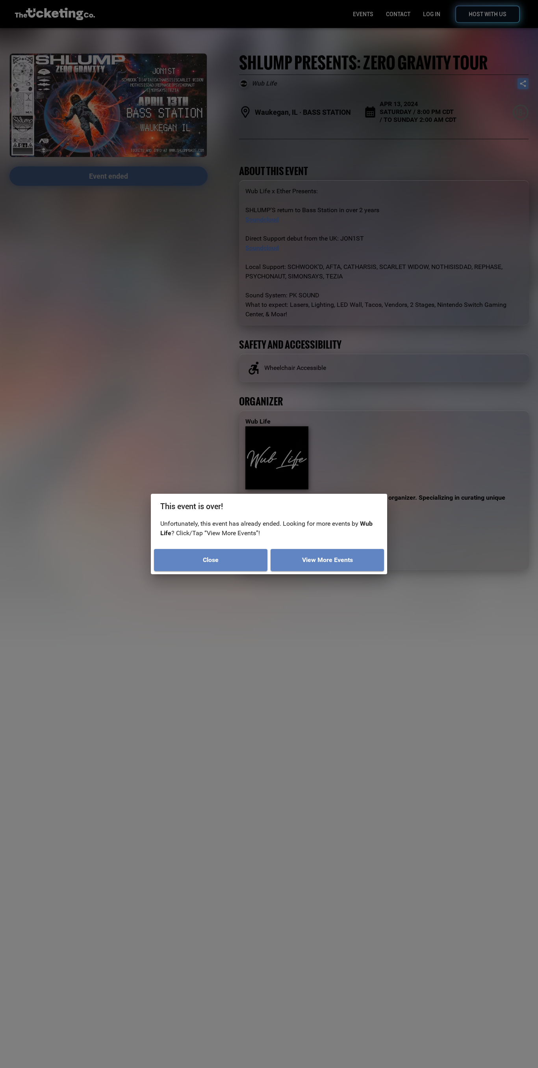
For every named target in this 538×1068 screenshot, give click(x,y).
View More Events (327, 560)
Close (211, 560)
